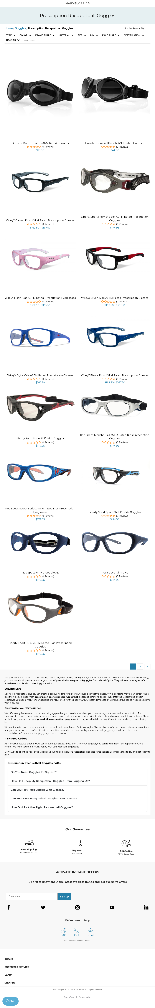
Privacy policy (85, 997)
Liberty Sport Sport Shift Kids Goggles (40, 438)
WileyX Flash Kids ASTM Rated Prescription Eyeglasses (40, 297)
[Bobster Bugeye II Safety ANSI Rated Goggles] (114, 57)
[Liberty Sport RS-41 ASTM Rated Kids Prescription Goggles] (40, 591)
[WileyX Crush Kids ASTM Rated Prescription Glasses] (114, 239)
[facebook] (9, 907)
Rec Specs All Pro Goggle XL (40, 572)
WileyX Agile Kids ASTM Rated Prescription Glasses (40, 375)
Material (64, 35)
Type (9, 35)
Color (23, 35)
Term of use (69, 997)
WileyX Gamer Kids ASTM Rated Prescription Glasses (40, 220)
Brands (11, 40)
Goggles (20, 28)
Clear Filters (29, 40)
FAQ (63, 935)
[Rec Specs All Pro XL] (114, 530)
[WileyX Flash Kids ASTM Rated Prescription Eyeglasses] (40, 239)
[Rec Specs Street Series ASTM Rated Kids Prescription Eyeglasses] (40, 457)
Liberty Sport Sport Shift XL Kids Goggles (115, 512)
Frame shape (43, 35)
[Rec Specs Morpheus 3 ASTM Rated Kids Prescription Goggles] (114, 393)
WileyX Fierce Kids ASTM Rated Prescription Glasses (115, 375)
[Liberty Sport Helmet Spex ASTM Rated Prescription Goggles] (114, 168)
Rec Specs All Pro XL (115, 572)
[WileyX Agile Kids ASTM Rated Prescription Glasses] (40, 317)
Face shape (109, 35)
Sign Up (64, 896)
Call (76, 935)
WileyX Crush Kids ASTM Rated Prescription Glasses (114, 297)
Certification (132, 35)
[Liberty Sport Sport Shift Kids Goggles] (40, 394)
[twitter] (43, 907)
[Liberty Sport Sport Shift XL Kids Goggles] (114, 460)
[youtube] (112, 907)
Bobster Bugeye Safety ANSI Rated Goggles (40, 143)
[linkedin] (146, 907)
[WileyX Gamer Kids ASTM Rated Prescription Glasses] (40, 161)
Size (80, 35)
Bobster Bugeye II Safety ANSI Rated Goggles (114, 143)
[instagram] (77, 907)
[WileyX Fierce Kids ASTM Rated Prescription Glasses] (114, 316)
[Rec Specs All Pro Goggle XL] (40, 531)
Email (90, 935)
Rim (92, 35)
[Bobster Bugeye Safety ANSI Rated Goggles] (40, 57)
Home (9, 28)
